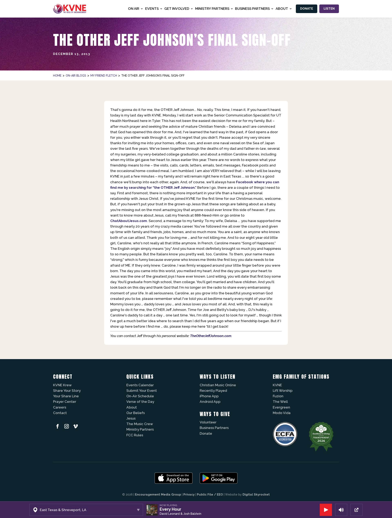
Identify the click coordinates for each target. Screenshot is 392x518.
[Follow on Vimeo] (75, 426)
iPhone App (209, 396)
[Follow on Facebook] (57, 426)
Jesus (131, 418)
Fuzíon (278, 396)
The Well (280, 402)
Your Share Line (66, 396)
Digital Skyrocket (256, 494)
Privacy (189, 494)
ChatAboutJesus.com (128, 221)
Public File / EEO (210, 494)
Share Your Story (67, 390)
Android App (210, 402)
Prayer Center (64, 402)
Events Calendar (140, 385)
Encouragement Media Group (158, 494)
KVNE (277, 385)
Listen (329, 8)
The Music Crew (139, 424)
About (131, 407)
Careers (59, 407)
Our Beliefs (135, 413)
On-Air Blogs (76, 75)
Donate (306, 8)
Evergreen (281, 407)
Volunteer (208, 422)
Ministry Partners (140, 429)
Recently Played (213, 390)
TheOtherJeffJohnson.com (210, 336)
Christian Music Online (218, 385)
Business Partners (214, 428)
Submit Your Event (141, 390)
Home (57, 75)
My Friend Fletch (103, 75)
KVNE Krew (62, 385)
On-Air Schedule (140, 396)
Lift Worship (283, 390)
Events (152, 9)
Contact (60, 413)
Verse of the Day (140, 402)
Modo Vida (282, 413)
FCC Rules (134, 435)
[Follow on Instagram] (66, 426)
